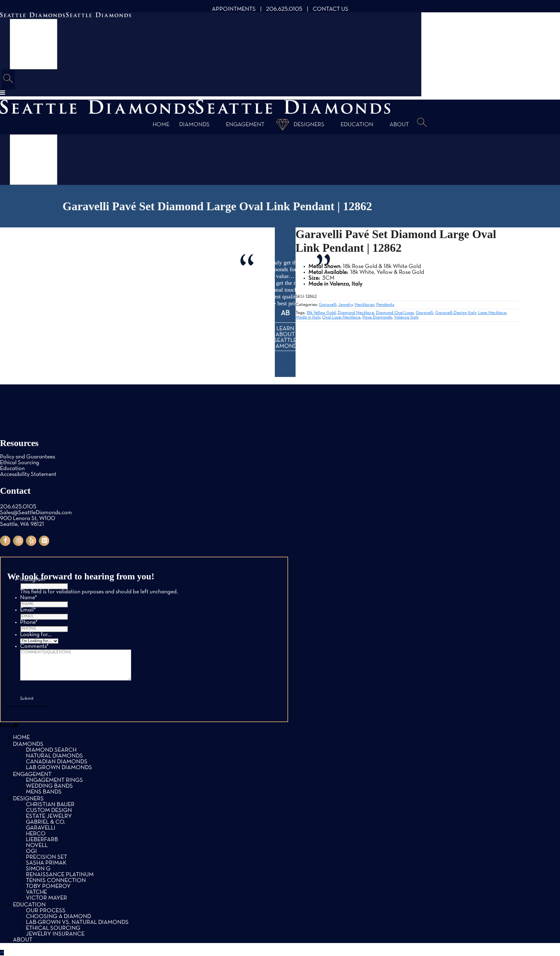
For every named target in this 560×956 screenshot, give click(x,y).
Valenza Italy (406, 317)
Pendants (385, 305)
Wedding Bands (49, 786)
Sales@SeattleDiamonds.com (36, 512)
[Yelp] (31, 541)
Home (161, 124)
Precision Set (46, 857)
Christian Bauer (50, 804)
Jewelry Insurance (55, 934)
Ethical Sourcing (19, 463)
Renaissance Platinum (60, 874)
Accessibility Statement (28, 474)
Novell (37, 845)
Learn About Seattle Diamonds (285, 337)
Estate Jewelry (49, 816)
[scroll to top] (2, 952)
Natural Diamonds (54, 756)
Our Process (45, 911)
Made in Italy (308, 317)
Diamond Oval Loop (395, 313)
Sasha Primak (46, 863)
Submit (27, 698)
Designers (309, 124)
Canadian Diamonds (57, 762)
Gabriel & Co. (45, 822)
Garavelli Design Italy (455, 313)
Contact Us (330, 9)
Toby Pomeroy (48, 886)
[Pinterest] (44, 541)
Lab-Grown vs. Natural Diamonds (77, 922)
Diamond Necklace (356, 313)
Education (357, 124)
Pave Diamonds (377, 317)
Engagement (245, 124)
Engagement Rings (54, 780)
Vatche (36, 892)
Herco (36, 834)
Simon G (38, 869)
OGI (31, 851)
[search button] (8, 79)
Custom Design (49, 810)
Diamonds (194, 124)
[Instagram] (18, 541)
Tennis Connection (56, 880)
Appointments (234, 9)
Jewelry (345, 305)
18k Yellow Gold (321, 313)
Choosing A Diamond (58, 916)
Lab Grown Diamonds (59, 767)
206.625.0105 (284, 9)
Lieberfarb (42, 839)
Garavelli (327, 305)
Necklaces (364, 305)
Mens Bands (44, 792)
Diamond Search (51, 750)
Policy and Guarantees (27, 457)
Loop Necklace (492, 313)
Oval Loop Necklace (341, 317)
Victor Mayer (46, 898)
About (399, 124)
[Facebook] (5, 541)
